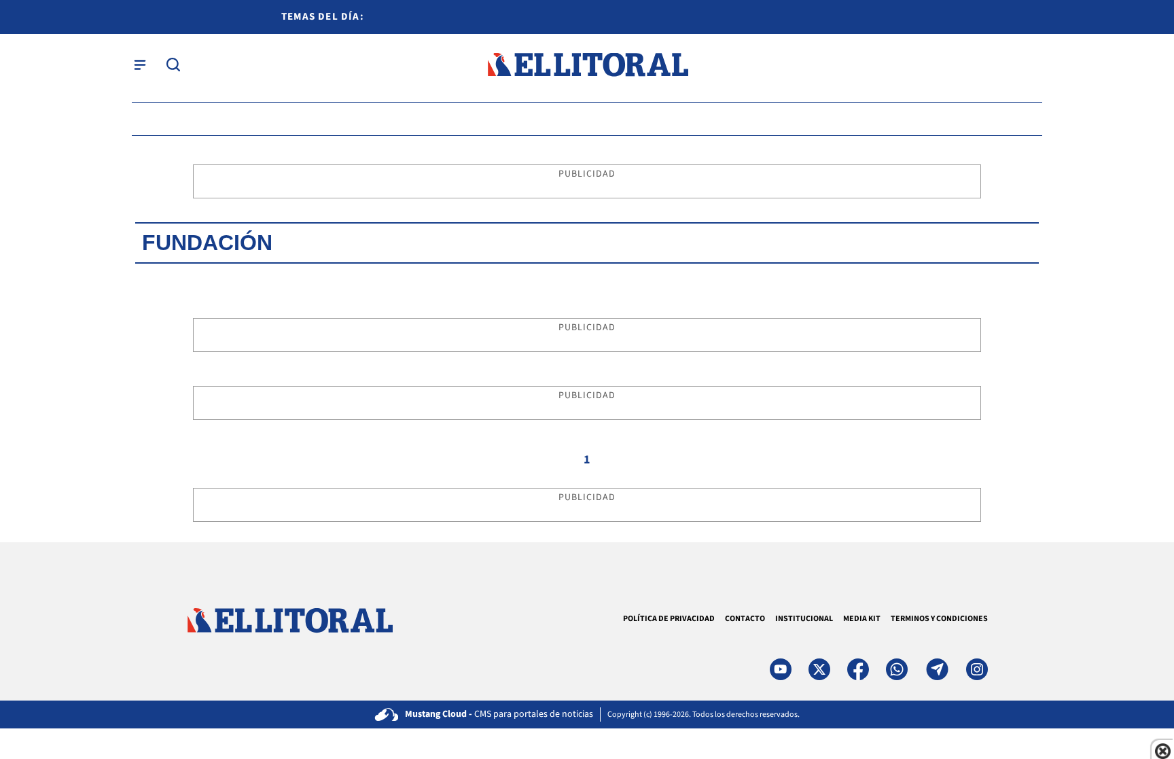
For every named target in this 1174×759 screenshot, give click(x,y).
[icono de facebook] (858, 669)
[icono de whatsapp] (897, 669)
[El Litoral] (587, 65)
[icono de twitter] (819, 669)
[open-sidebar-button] (140, 64)
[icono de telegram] (937, 669)
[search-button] (173, 64)
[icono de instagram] (977, 669)
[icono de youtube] (780, 669)
